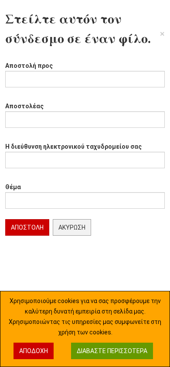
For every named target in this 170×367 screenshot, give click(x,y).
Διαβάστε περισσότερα (112, 350)
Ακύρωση (71, 227)
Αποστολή (27, 227)
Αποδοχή (33, 350)
